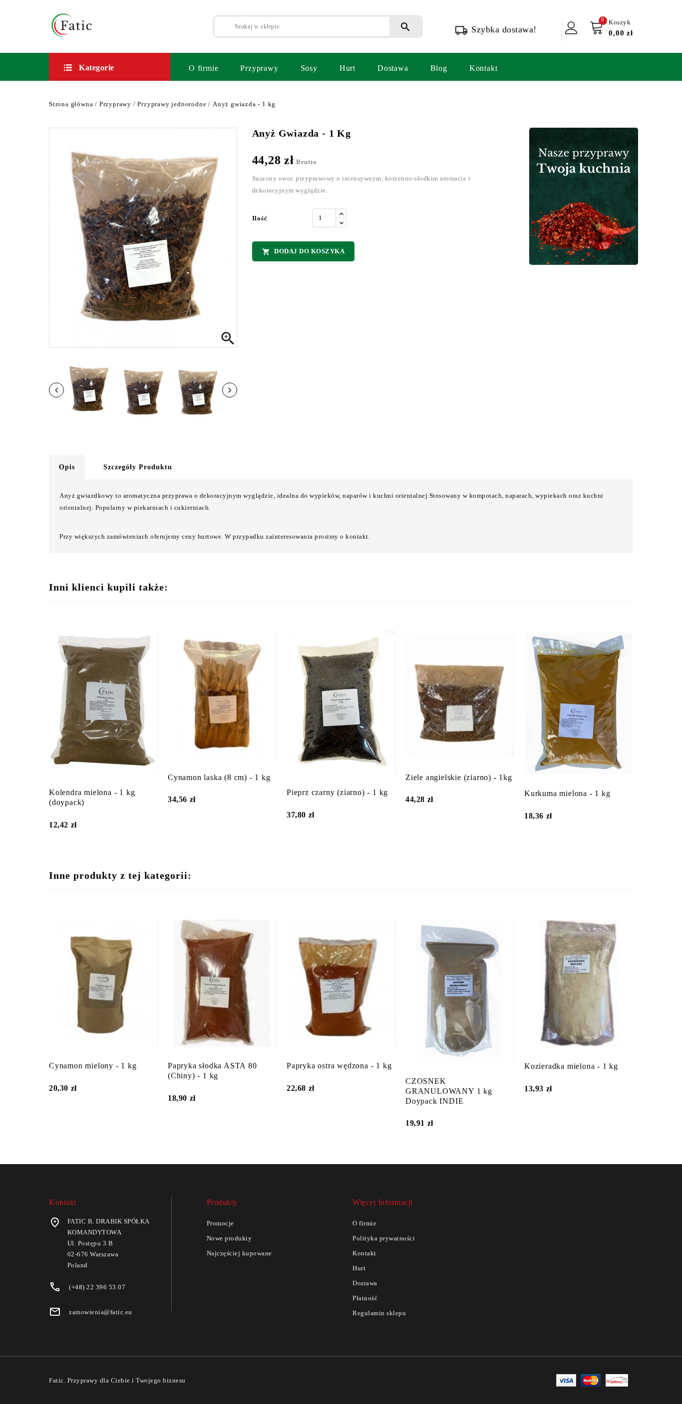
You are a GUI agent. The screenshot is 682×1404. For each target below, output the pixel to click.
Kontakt (483, 68)
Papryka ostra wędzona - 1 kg (339, 1065)
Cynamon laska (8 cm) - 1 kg (219, 777)
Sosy (309, 68)
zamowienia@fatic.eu (100, 1312)
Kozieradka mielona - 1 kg (571, 1066)
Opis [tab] (67, 467)
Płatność (364, 1298)
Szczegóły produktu (137, 467)
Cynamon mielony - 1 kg (93, 1065)
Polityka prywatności (383, 1238)
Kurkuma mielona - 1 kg (567, 793)
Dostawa (392, 68)
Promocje (220, 1223)
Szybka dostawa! (504, 29)
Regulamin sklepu (379, 1313)
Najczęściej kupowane (239, 1253)
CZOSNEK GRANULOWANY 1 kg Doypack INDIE (448, 1091)
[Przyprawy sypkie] (583, 196)
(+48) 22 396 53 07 (97, 1287)
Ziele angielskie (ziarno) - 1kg (458, 777)
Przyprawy (259, 68)
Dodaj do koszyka (303, 251)
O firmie (203, 68)
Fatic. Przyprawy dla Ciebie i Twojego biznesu (117, 1380)
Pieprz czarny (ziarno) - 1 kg (337, 792)
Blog (438, 68)
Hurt (347, 68)
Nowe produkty (229, 1238)
